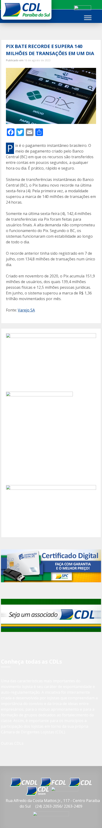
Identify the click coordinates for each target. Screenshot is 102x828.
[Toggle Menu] (88, 17)
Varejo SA (26, 310)
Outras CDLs (12, 743)
